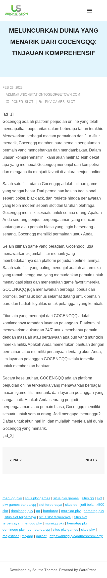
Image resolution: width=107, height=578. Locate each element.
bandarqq (50, 511)
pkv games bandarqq (19, 504)
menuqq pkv (12, 498)
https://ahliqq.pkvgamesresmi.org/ (76, 536)
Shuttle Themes (44, 570)
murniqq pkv (71, 511)
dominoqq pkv (22, 511)
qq (38, 511)
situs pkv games (37, 498)
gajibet (41, 536)
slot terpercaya (50, 504)
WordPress (87, 570)
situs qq (88, 498)
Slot (29, 102)
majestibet (10, 536)
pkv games (55, 102)
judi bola (87, 504)
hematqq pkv (94, 511)
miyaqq (27, 536)
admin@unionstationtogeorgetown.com (43, 94)
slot (71, 102)
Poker (17, 102)
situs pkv (88, 529)
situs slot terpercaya (20, 517)
